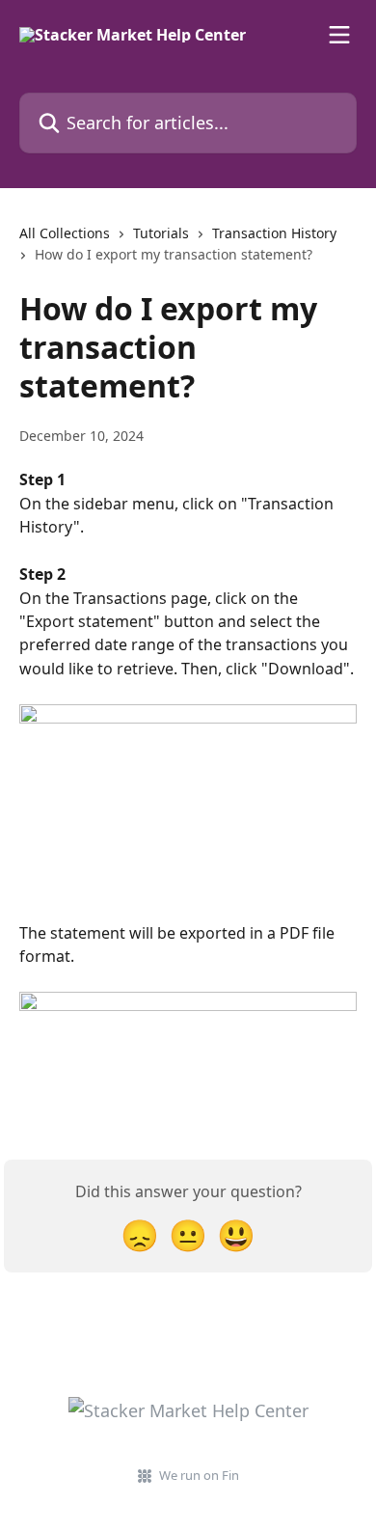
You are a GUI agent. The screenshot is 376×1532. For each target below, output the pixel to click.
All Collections (64, 233)
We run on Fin (199, 1475)
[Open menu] (339, 34)
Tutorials (161, 233)
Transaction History (274, 233)
